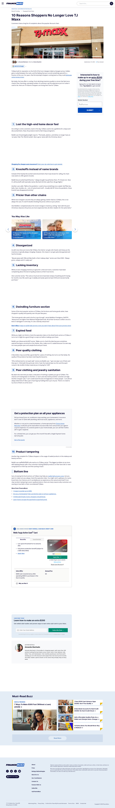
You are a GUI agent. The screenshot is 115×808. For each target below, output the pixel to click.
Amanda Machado (32, 647)
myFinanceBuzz (36, 791)
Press (33, 768)
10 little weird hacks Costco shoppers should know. (29, 497)
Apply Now (21, 553)
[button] (3, 3)
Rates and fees (57, 562)
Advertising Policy (32, 803)
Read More (57, 738)
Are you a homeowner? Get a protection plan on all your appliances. (34, 494)
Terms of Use (71, 803)
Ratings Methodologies (38, 771)
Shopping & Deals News (28, 11)
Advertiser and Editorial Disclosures (22, 9)
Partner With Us (36, 785)
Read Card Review (56, 564)
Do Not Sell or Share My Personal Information (56, 803)
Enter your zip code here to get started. (37, 164)
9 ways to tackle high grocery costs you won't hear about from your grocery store (41, 326)
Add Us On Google (19, 66)
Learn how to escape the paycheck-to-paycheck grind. (30, 500)
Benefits (23, 539)
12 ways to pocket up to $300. (22, 491)
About (33, 764)
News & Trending (16, 11)
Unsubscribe (83, 803)
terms (63, 634)
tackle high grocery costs (56, 476)
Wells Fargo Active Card (25, 533)
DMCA (77, 803)
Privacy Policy (41, 803)
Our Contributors (37, 778)
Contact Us (35, 781)
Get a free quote (19, 440)
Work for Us (35, 774)
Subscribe (34, 788)
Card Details (37, 539)
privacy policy (57, 634)
